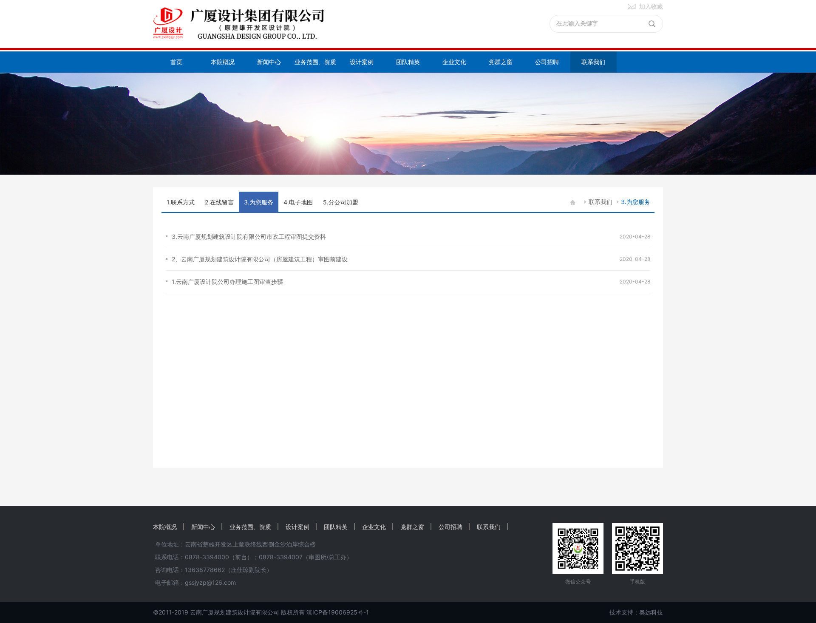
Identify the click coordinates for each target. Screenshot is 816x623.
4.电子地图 (298, 202)
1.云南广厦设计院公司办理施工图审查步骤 (227, 281)
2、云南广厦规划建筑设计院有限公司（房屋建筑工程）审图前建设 (261, 259)
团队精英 (408, 61)
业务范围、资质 (315, 61)
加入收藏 (651, 6)
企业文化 (454, 61)
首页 (176, 61)
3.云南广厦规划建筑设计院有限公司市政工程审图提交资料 (249, 236)
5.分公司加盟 (340, 202)
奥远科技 (651, 612)
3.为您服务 (635, 201)
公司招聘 (547, 61)
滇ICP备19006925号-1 (337, 612)
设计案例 (362, 61)
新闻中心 (269, 61)
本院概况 (223, 61)
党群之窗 (501, 61)
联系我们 (593, 61)
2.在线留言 (219, 202)
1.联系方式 (181, 202)
